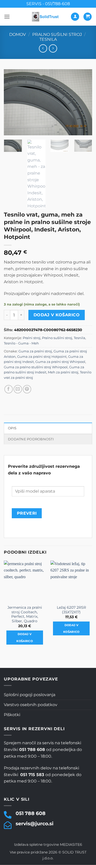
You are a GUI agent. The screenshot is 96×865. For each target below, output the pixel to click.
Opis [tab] (12, 428)
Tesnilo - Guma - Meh (21, 343)
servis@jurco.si (35, 823)
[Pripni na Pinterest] (27, 389)
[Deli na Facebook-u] (8, 389)
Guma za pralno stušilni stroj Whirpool (36, 367)
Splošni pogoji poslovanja (29, 694)
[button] (7, 16)
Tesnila (48, 39)
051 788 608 (31, 813)
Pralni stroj (31, 338)
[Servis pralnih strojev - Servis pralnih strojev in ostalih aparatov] (45, 17)
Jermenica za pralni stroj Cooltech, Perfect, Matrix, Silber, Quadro (24, 614)
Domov (17, 34)
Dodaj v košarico (57, 314)
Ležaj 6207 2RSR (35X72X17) (71, 609)
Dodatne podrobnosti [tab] (31, 439)
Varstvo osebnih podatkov (30, 704)
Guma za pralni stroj (35, 351)
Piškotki (12, 714)
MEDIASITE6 (71, 844)
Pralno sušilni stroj (57, 34)
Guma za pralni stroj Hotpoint (42, 357)
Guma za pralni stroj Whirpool (60, 362)
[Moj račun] (75, 17)
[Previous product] (53, 48)
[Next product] (43, 48)
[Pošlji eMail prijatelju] (18, 389)
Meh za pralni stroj (63, 372)
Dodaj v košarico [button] (24, 637)
